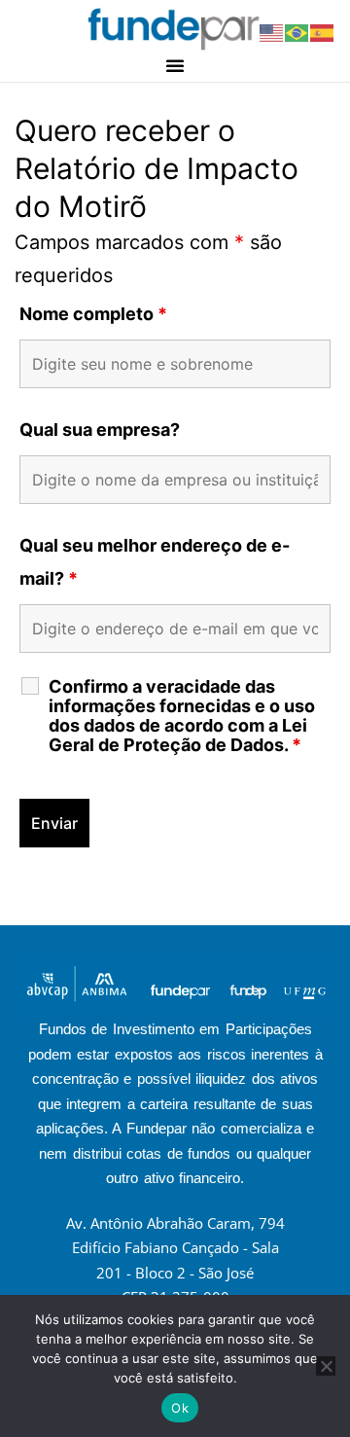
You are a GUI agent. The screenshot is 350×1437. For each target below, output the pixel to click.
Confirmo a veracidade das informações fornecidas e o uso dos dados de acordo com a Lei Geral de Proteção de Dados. (182, 716)
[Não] (325, 1366)
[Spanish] (322, 31)
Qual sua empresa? (99, 429)
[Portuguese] (297, 31)
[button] (175, 65)
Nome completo (93, 314)
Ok (180, 1408)
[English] (272, 31)
